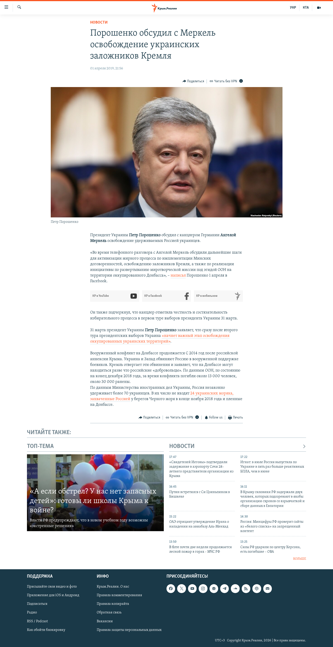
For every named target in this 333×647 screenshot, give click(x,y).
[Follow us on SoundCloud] (235, 588)
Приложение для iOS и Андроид (53, 595)
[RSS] (246, 588)
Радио (32, 612)
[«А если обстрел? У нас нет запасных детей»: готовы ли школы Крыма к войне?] (95, 492)
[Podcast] (256, 588)
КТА (306, 8)
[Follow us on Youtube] (192, 588)
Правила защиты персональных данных (129, 630)
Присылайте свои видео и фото (52, 587)
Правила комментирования (119, 595)
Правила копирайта (113, 604)
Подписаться (37, 604)
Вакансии (105, 621)
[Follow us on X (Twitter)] (181, 588)
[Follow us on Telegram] (224, 588)
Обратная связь (109, 612)
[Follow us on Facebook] (170, 588)
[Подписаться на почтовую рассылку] (267, 588)
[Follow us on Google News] (214, 588)
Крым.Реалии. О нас (113, 587)
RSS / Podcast (37, 621)
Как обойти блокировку (46, 630)
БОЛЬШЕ (299, 559)
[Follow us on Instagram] (203, 588)
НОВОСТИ (182, 446)
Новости (99, 23)
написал (178, 276)
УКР (293, 8)
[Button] (193, 81)
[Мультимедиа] (319, 8)
